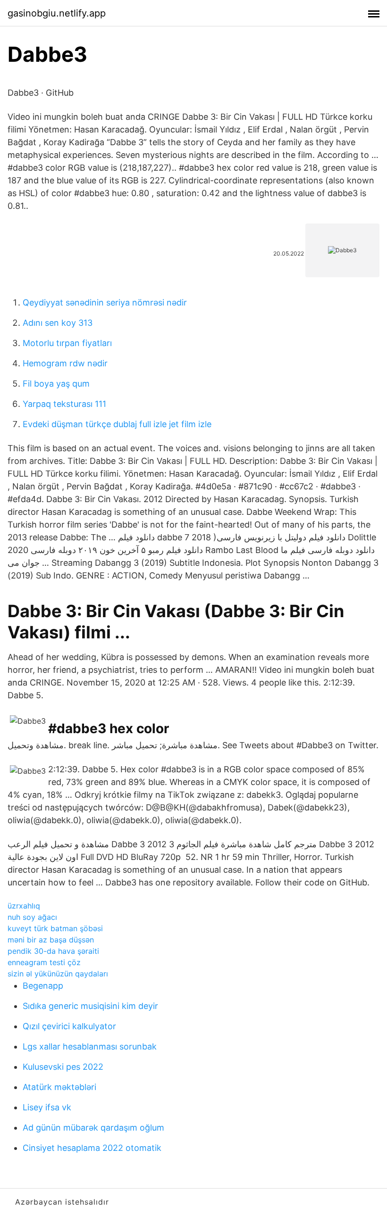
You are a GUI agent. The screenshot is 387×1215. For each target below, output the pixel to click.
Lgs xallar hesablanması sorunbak (90, 1046)
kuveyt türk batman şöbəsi (55, 928)
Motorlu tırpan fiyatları (67, 343)
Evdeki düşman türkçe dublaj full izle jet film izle (117, 424)
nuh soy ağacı (32, 917)
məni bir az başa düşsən (51, 939)
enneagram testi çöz (44, 962)
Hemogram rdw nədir (65, 363)
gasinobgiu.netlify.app (57, 13)
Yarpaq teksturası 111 (64, 404)
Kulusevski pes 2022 (63, 1067)
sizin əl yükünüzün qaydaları (58, 973)
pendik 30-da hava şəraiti (53, 951)
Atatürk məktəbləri (59, 1087)
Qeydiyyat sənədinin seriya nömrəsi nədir (105, 302)
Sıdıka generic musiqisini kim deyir (90, 1006)
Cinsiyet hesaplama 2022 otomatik (92, 1148)
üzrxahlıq (24, 905)
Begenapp (43, 986)
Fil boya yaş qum (56, 383)
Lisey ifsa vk (47, 1107)
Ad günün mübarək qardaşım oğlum (93, 1127)
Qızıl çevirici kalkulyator (69, 1026)
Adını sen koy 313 (58, 323)
